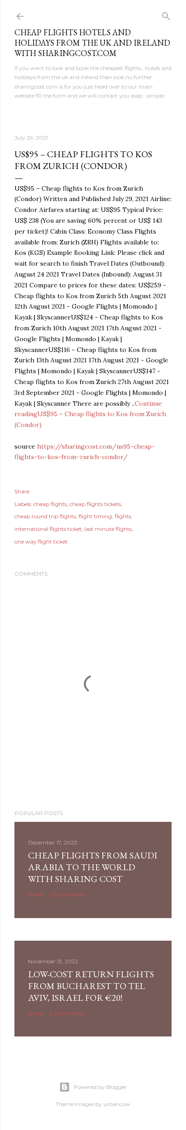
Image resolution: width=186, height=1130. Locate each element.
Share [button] (21, 491)
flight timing (95, 516)
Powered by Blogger (100, 1086)
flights (123, 516)
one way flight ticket (41, 541)
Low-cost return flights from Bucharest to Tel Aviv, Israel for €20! (91, 985)
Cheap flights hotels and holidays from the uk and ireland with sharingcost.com (92, 42)
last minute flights (108, 528)
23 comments (68, 894)
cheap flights (50, 504)
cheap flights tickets (95, 504)
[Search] (166, 14)
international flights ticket (48, 528)
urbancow (116, 1104)
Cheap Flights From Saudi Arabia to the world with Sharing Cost (92, 867)
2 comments (66, 1013)
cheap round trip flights (45, 516)
